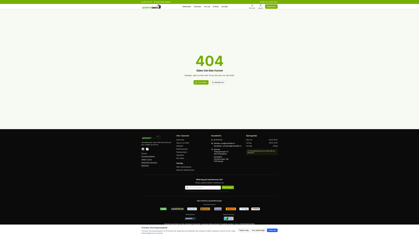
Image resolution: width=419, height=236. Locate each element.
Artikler (216, 6)
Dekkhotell (180, 140)
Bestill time (271, 6)
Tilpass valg (243, 230)
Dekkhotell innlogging (149, 162)
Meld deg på (228, 187)
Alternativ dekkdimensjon (185, 170)
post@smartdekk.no (228, 143)
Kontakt (225, 6)
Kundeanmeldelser (148, 156)
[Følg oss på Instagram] (147, 149)
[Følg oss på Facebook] (143, 149)
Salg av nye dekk (182, 143)
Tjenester (197, 6)
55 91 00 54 (218, 140)
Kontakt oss (219, 82)
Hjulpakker (180, 155)
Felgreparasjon (181, 152)
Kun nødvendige (258, 230)
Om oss (207, 6)
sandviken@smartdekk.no (232, 146)
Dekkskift (179, 146)
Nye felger (180, 158)
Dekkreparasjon (182, 149)
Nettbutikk (186, 6)
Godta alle (272, 230)
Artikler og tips (146, 159)
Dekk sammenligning (183, 167)
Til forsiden (202, 82)
